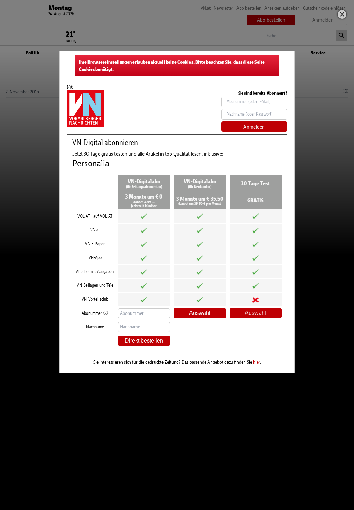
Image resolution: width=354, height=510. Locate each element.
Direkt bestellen (144, 341)
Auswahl (200, 313)
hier (256, 361)
